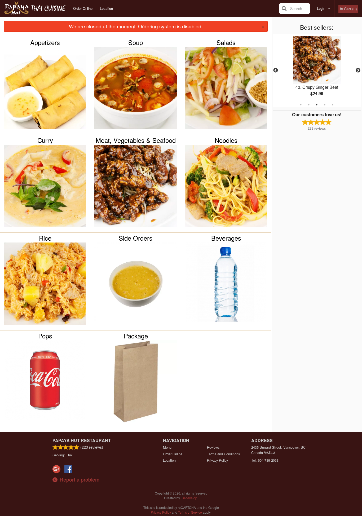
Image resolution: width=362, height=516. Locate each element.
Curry (45, 140)
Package (136, 335)
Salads (226, 42)
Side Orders (135, 237)
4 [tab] (324, 104)
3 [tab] (316, 104)
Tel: (265, 460)
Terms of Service (190, 512)
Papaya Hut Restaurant (81, 440)
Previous (275, 70)
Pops (45, 335)
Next (358, 70)
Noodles (226, 140)
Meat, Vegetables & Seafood (136, 140)
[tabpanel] (317, 70)
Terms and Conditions (223, 453)
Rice (45, 237)
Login (321, 8)
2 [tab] (308, 104)
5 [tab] (332, 104)
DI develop (189, 498)
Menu (167, 447)
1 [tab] (300, 104)
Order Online (82, 8)
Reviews (213, 447)
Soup (135, 42)
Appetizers (45, 42)
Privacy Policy (217, 460)
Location (106, 8)
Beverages (226, 237)
